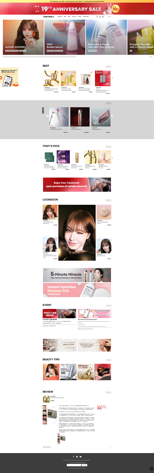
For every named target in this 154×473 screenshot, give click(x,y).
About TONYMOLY (75, 460)
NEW (69, 16)
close (152, 1)
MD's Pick (74, 16)
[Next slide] (112, 78)
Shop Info (69, 460)
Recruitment (88, 460)
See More (109, 66)
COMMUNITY (86, 16)
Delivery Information (82, 460)
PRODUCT (60, 16)
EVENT (79, 16)
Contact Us (65, 460)
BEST (65, 16)
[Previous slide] (42, 78)
